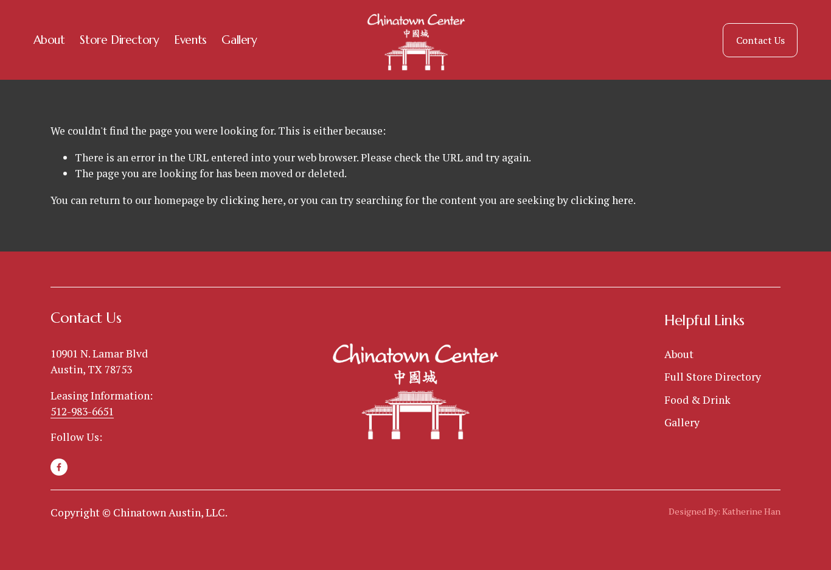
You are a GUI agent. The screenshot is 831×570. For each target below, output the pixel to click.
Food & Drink (697, 400)
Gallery (239, 39)
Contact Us (760, 40)
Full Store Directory (712, 377)
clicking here (251, 200)
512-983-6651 (82, 411)
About (49, 39)
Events (190, 39)
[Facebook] (59, 467)
